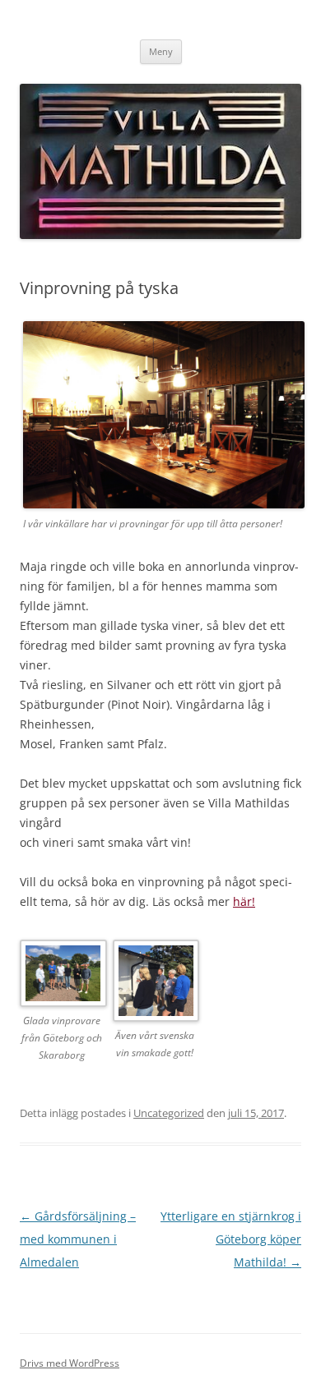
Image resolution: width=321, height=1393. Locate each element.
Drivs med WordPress (69, 1363)
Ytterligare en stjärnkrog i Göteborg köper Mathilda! (230, 1239)
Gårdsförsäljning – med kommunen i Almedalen (78, 1239)
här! (244, 901)
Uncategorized (168, 1113)
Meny (161, 51)
